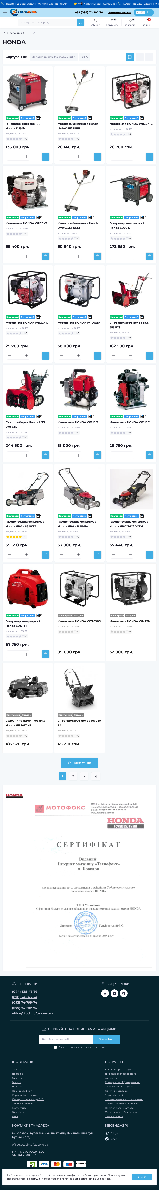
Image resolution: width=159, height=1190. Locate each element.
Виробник (15, 32)
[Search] (80, 22)
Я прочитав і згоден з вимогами (82, 1047)
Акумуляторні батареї (118, 1069)
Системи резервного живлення (124, 1099)
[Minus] (10, 156)
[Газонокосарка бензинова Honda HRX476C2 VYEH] (131, 489)
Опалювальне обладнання (121, 1112)
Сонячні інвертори (116, 1090)
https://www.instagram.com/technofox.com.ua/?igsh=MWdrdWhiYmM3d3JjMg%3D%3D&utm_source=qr (105, 993)
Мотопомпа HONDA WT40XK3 (79, 621)
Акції (15, 1116)
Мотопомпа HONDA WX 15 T (130, 422)
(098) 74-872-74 (24, 997)
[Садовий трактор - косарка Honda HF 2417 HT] (27, 688)
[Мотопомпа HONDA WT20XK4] (79, 290)
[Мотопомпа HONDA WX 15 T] (131, 390)
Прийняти (142, 1177)
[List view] (140, 57)
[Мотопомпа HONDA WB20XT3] (27, 290)
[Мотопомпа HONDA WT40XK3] (79, 589)
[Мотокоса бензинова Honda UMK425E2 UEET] (79, 91)
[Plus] (26, 156)
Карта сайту (19, 1107)
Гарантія (17, 1078)
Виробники (19, 1112)
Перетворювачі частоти (119, 1107)
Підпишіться (106, 1039)
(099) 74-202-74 (24, 1008)
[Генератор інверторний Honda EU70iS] (131, 191)
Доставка (17, 1073)
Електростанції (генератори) (122, 1082)
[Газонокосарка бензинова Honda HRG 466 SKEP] (27, 489)
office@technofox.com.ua (32, 1013)
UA (141, 12)
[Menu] (5, 12)
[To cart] (45, 157)
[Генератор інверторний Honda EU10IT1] (27, 589)
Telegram (116, 1133)
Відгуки (16, 1082)
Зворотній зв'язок (22, 1103)
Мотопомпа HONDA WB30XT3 (131, 123)
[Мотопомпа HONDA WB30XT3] (131, 91)
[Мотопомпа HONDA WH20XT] (27, 191)
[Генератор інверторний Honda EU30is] (27, 91)
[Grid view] (130, 57)
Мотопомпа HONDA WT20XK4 (79, 322)
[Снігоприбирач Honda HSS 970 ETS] (27, 390)
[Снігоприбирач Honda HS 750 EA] (79, 688)
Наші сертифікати (22, 1090)
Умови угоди (77, 1047)
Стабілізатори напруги (119, 1086)
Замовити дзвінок (119, 12)
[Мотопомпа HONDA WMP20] (131, 589)
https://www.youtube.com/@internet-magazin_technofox (114, 993)
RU (148, 12)
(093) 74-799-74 (24, 1002)
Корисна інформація (24, 1095)
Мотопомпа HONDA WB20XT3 (27, 322)
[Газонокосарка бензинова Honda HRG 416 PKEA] (79, 489)
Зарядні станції (114, 1095)
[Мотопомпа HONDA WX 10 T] (79, 390)
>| (95, 776)
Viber (114, 1138)
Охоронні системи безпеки (121, 1103)
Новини (17, 1086)
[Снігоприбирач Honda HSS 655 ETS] (131, 290)
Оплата (16, 1069)
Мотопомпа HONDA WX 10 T (78, 422)
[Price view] (149, 57)
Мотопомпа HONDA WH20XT (26, 223)
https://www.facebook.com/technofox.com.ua (124, 993)
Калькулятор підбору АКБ (28, 1099)
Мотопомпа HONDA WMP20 (130, 621)
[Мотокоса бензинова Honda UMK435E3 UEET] (79, 191)
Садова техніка (114, 1116)
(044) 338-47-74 (24, 992)
